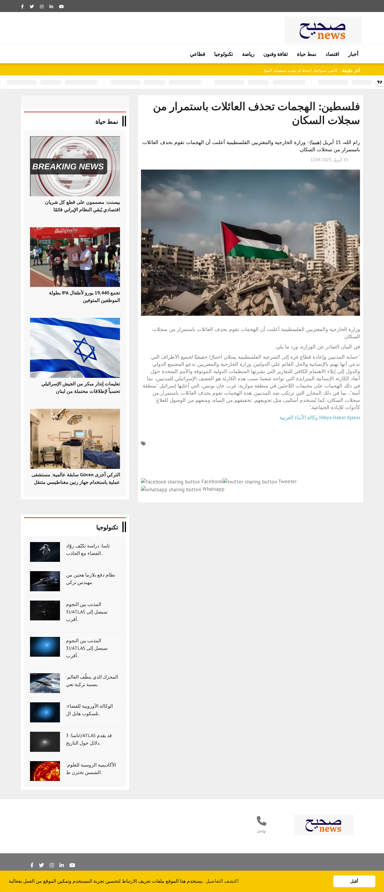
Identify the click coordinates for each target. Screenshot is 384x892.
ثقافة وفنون (275, 54)
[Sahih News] (324, 824)
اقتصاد (332, 54)
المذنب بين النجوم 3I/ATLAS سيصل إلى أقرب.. (86, 611)
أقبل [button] (354, 881)
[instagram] (42, 6)
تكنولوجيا (223, 54)
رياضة (248, 54)
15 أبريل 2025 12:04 (329, 159)
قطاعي (197, 54)
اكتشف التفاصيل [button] (222, 881)
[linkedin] (51, 6)
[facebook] (22, 6)
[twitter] (32, 6)
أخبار (353, 54)
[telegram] (41, 865)
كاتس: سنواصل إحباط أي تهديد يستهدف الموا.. (300, 70)
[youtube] (61, 6)
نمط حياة (306, 54)
